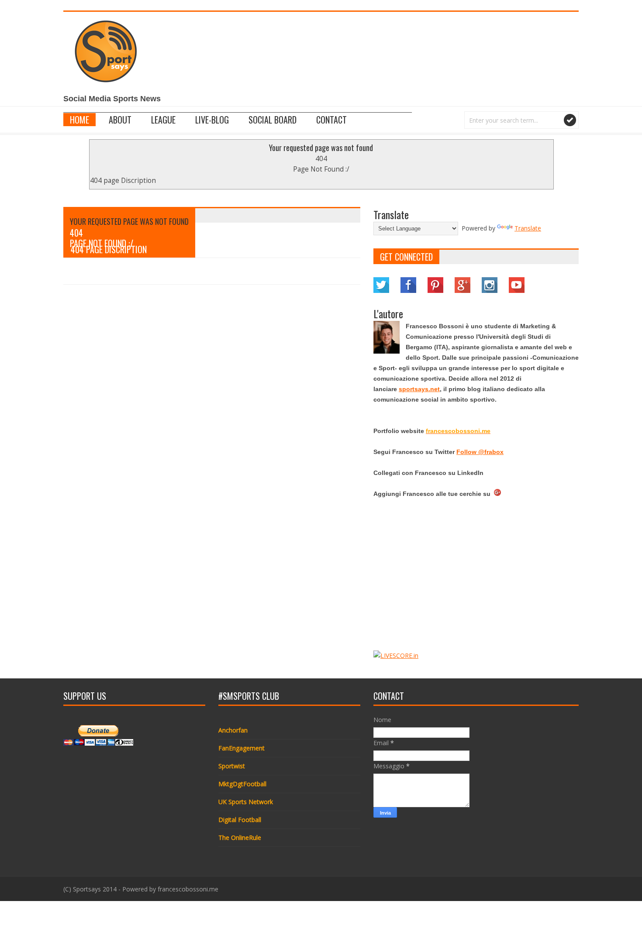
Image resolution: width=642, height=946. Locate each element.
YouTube (517, 285)
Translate (527, 228)
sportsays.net (419, 388)
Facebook (408, 285)
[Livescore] (395, 655)
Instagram (489, 285)
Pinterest (435, 285)
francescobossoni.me (188, 889)
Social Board (273, 119)
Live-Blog (212, 119)
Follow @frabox (480, 451)
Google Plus (462, 285)
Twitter (381, 285)
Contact (331, 119)
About (120, 119)
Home (79, 119)
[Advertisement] (420, 59)
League (163, 119)
